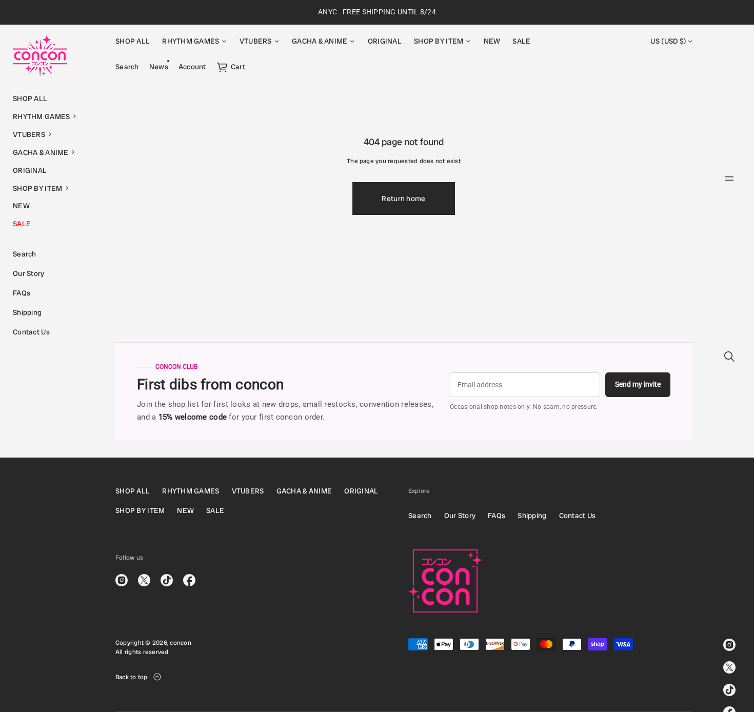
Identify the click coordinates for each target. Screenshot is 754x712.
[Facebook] (189, 580)
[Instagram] (729, 645)
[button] (51, 117)
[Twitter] (729, 667)
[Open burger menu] (729, 178)
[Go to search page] (729, 356)
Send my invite (638, 384)
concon (180, 643)
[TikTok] (729, 690)
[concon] (40, 55)
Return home (403, 198)
